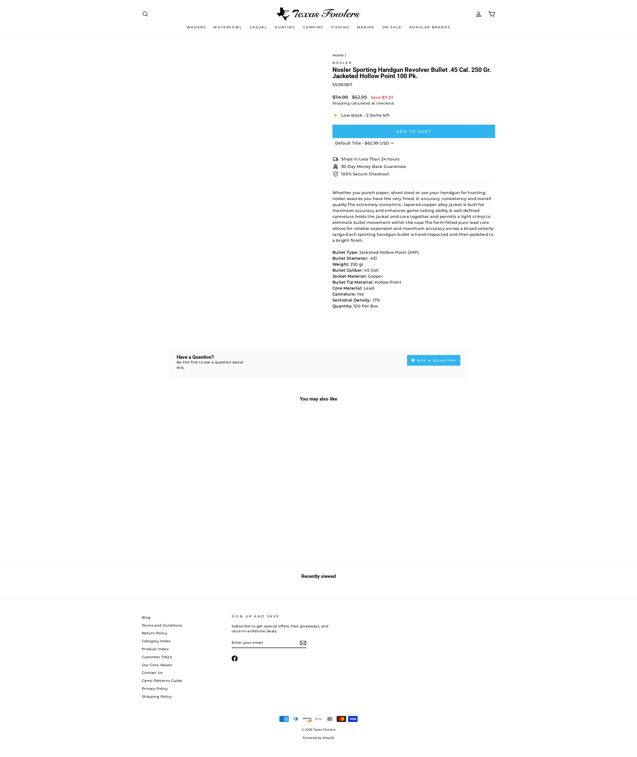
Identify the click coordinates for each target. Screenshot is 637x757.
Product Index (155, 649)
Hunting (285, 27)
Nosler (342, 63)
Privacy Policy (155, 689)
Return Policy (154, 633)
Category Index (156, 641)
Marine (366, 27)
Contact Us (152, 673)
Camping (313, 27)
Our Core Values (157, 665)
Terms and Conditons (162, 625)
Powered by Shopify (318, 738)
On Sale (392, 27)
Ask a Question (436, 360)
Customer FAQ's (157, 657)
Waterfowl (227, 27)
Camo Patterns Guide (162, 681)
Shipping (341, 103)
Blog (146, 617)
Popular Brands (429, 27)
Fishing (340, 27)
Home (338, 55)
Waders (196, 27)
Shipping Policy (157, 697)
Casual (258, 27)
